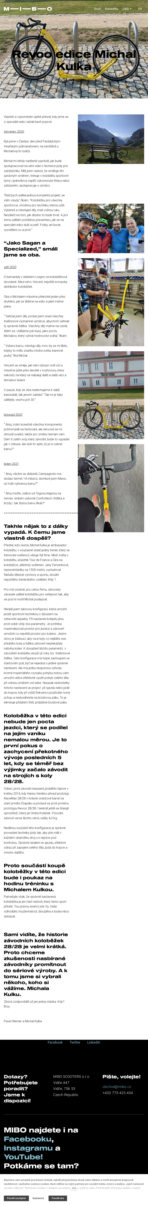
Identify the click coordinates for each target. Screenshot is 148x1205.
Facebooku (27, 1139)
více (74, 1188)
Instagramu (29, 1148)
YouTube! (23, 1157)
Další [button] (126, 9)
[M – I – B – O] (28, 9)
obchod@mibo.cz (117, 1086)
